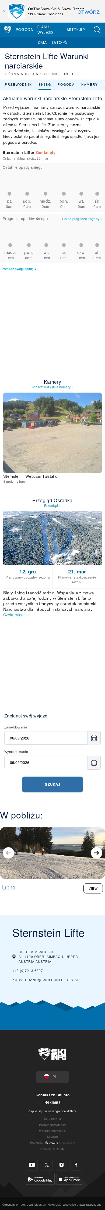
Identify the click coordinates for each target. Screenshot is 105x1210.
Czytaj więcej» (16, 614)
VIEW (93, 888)
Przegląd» (52, 505)
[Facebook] (76, 1164)
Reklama (52, 1102)
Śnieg (44, 84)
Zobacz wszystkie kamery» (53, 387)
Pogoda (24, 29)
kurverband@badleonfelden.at (45, 979)
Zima (42, 42)
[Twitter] (46, 1164)
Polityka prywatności (52, 1125)
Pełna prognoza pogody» (82, 218)
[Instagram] (61, 1164)
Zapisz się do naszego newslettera (52, 1111)
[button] (97, 29)
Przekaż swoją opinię (18, 269)
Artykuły (75, 29)
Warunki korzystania (52, 1131)
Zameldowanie (15, 727)
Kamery (89, 84)
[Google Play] (40, 1179)
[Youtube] (32, 1164)
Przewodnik (18, 84)
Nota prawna (52, 1118)
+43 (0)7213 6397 (27, 970)
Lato (57, 42)
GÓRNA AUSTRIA (21, 73)
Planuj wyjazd (45, 29)
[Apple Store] (69, 1179)
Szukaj (52, 784)
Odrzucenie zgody (52, 1149)
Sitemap (52, 1136)
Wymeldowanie (16, 751)
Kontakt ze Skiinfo (53, 1094)
